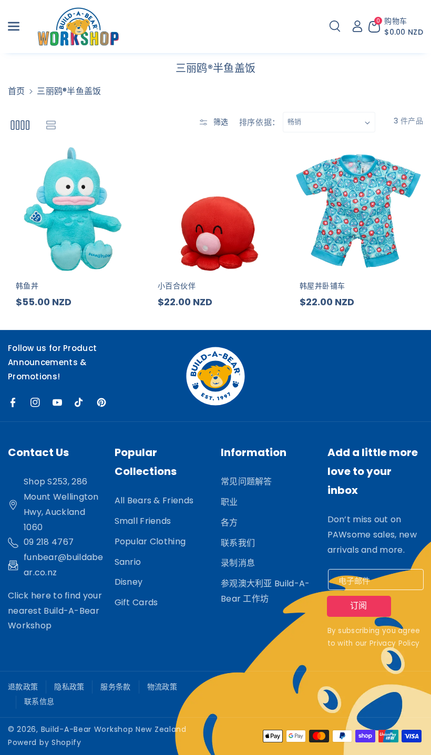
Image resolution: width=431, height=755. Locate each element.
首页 (16, 91)
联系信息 (39, 701)
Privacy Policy (394, 643)
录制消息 (238, 563)
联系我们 (238, 543)
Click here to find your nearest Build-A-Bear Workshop (55, 610)
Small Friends (143, 521)
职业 (229, 502)
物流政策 (162, 686)
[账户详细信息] (357, 26)
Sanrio (128, 562)
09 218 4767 (49, 542)
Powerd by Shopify (44, 742)
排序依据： (260, 122)
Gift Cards (136, 602)
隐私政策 (69, 686)
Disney (129, 582)
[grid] (20, 125)
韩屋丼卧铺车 (322, 286)
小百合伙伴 (177, 286)
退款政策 (23, 686)
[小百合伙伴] (215, 208)
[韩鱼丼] (73, 208)
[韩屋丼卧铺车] (357, 208)
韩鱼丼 (27, 286)
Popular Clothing (150, 541)
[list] (51, 125)
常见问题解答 (246, 481)
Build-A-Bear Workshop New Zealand (114, 729)
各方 (229, 522)
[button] (19, 26)
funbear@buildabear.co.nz (64, 564)
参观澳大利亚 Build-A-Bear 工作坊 (265, 591)
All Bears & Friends (154, 500)
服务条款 (115, 686)
